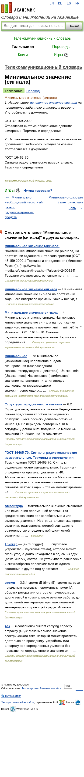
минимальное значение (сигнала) (32, 246)
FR (77, 3)
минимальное (16, 356)
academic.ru (18, 7)
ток (7, 626)
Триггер (11, 544)
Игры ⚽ (61, 55)
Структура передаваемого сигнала (33, 404)
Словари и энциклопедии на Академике (40, 17)
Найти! (74, 26)
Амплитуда (14, 506)
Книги (23, 55)
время (10, 582)
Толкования (23, 47)
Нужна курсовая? (38, 190)
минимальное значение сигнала (31, 289)
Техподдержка (30, 688)
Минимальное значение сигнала (31, 312)
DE (60, 3)
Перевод (33, 91)
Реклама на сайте (50, 688)
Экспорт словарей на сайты (17, 702)
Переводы (61, 47)
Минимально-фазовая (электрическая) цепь (66, 202)
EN (51, 3)
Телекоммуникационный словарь (42, 38)
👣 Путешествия (11, 695)
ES (69, 3)
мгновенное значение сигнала (53, 102)
